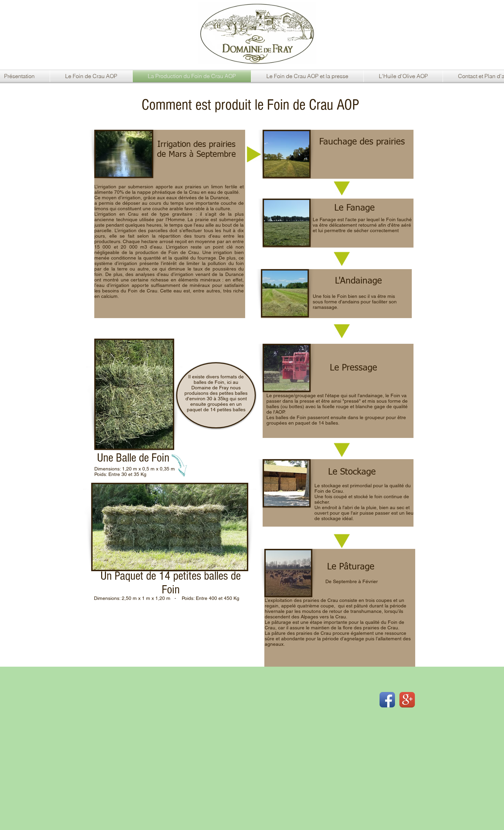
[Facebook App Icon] (387, 699)
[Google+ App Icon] (407, 699)
